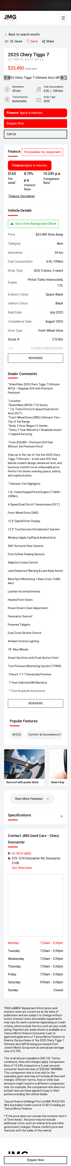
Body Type (49, 97)
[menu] (63, 18)
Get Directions (22, 868)
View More (35, 358)
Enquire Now (35, 1160)
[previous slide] (7, 78)
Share (50, 41)
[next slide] (64, 78)
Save (34, 41)
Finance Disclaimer (21, 196)
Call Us (11, 134)
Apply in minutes (24, 113)
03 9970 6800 (21, 853)
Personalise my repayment (42, 152)
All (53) (16, 734)
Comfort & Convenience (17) (46, 734)
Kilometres (18, 86)
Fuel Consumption (53, 86)
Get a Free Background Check (35, 224)
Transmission (20, 97)
